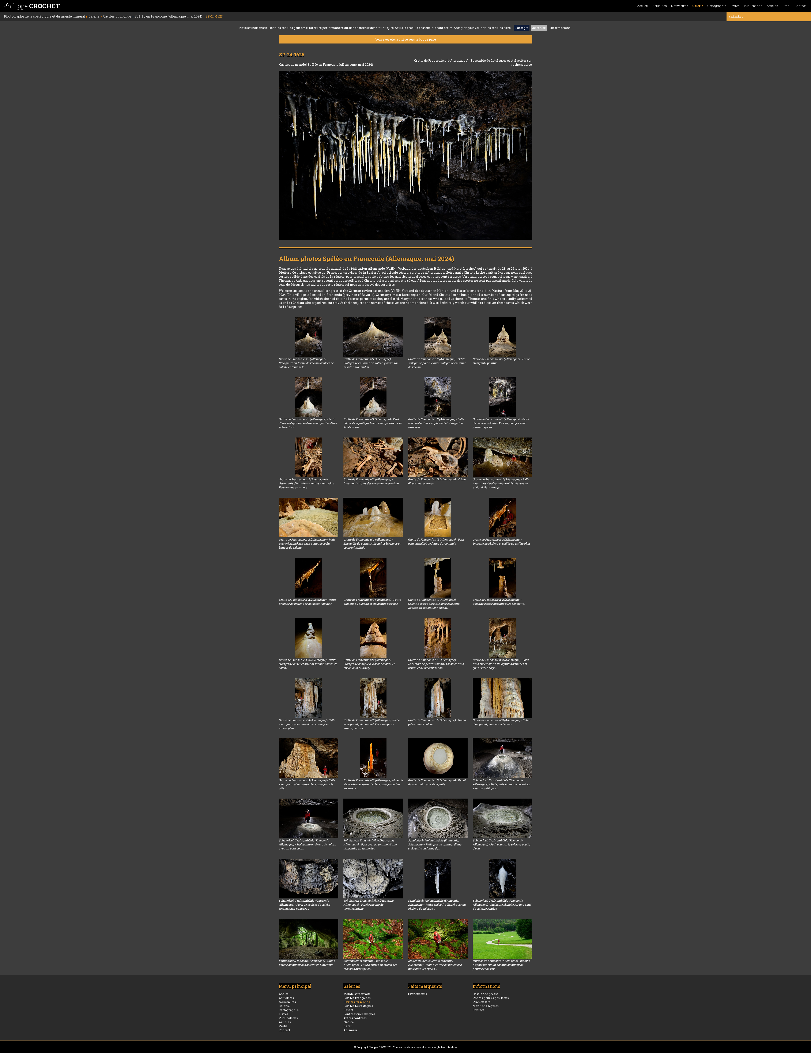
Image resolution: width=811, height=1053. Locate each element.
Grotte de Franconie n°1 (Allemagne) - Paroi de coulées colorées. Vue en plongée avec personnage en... (501, 423)
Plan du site (481, 1002)
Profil (786, 6)
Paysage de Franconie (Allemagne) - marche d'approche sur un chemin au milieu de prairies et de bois (501, 965)
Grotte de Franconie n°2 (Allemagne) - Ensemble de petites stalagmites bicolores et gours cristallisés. (371, 543)
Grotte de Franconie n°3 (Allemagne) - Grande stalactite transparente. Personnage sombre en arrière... (373, 784)
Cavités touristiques (358, 1006)
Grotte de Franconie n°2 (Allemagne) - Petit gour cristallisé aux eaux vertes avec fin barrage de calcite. (307, 543)
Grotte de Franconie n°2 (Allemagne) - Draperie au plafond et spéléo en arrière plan (501, 541)
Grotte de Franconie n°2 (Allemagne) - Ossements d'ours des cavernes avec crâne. (371, 481)
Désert (348, 1010)
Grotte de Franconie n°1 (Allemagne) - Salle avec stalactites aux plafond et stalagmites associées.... (436, 423)
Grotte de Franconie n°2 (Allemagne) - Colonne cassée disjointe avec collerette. (499, 602)
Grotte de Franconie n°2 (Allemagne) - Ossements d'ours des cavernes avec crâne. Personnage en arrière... (307, 483)
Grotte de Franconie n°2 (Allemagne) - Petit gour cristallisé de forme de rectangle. (436, 541)
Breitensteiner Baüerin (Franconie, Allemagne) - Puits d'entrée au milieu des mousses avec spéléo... (370, 965)
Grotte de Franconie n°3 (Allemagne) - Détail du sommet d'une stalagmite (436, 782)
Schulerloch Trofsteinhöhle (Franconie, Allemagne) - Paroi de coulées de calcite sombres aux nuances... (304, 904)
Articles (772, 6)
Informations (560, 28)
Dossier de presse (485, 994)
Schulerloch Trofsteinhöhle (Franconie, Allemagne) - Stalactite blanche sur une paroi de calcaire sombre (502, 904)
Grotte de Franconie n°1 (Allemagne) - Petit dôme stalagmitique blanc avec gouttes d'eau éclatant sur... (308, 423)
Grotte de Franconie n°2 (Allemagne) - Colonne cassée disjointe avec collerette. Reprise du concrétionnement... (434, 604)
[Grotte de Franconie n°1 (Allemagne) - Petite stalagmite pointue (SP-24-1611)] (502, 337)
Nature (348, 1022)
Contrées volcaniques (359, 1014)
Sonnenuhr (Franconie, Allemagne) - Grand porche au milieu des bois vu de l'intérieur (307, 963)
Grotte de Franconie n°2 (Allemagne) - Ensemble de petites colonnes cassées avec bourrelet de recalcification (436, 664)
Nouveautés (679, 6)
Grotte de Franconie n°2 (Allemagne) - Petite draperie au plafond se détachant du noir (307, 602)
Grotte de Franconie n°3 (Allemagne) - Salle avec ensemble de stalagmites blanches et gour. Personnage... (501, 664)
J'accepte (521, 28)
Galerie (697, 6)
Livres (735, 6)
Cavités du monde (292, 65)
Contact (800, 6)
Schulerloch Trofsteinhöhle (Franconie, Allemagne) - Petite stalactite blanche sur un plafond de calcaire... (437, 904)
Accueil (642, 6)
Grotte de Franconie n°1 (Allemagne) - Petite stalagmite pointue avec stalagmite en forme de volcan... (437, 363)
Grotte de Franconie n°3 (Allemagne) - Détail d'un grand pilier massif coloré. (501, 722)
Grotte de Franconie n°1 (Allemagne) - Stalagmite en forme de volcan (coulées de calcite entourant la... (306, 363)
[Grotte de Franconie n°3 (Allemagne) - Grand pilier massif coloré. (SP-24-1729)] (438, 698)
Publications (753, 6)
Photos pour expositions (491, 998)
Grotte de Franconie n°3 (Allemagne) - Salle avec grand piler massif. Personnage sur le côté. (307, 784)
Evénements (417, 994)
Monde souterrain (356, 994)
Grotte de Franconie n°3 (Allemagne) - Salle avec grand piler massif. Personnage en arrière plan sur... (371, 724)
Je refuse (539, 28)
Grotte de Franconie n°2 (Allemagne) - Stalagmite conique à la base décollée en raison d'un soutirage (369, 664)
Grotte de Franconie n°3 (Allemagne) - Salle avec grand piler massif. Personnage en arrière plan (307, 724)
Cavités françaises (357, 998)
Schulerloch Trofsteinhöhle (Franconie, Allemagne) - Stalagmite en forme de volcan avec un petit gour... (501, 784)
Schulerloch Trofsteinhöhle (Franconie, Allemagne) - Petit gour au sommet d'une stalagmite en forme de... (370, 844)
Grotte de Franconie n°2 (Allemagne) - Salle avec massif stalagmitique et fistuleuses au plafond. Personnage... (501, 483)
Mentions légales (486, 1006)
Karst (347, 1026)
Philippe (31, 6)
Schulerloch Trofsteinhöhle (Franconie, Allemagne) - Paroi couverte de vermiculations (368, 904)
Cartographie (716, 6)
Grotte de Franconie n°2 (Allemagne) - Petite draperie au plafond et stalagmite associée (372, 602)
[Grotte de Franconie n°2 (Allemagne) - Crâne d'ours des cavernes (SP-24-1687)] (438, 457)
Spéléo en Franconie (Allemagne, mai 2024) (340, 65)
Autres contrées (355, 1018)
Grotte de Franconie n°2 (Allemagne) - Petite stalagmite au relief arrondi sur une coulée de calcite (308, 664)
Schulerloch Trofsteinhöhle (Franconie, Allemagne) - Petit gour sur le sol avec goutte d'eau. (501, 844)
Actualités (659, 6)
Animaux (350, 1030)
